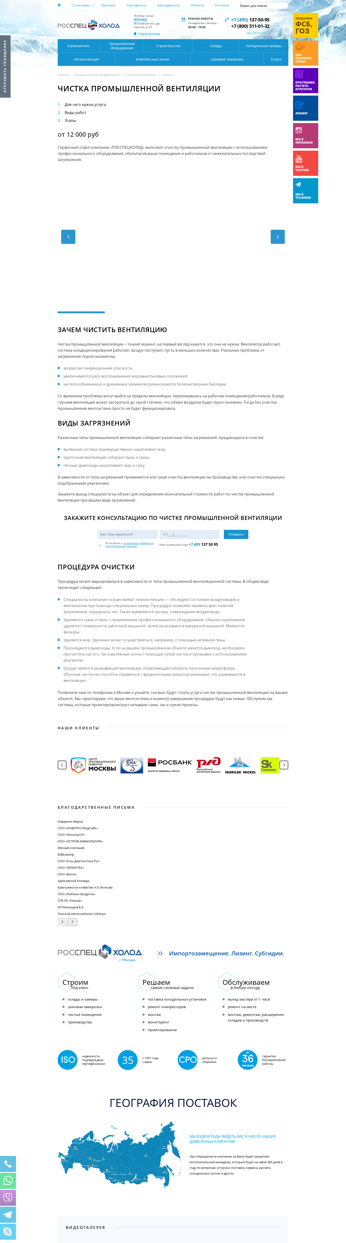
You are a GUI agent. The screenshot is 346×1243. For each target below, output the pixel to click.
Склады (216, 46)
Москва (140, 19)
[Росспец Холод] (89, 24)
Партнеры (108, 5)
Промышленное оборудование (122, 45)
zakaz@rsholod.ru (258, 33)
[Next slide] (274, 894)
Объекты (197, 5)
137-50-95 (250, 19)
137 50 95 (203, 544)
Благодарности (168, 5)
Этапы (70, 120)
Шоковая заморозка (227, 59)
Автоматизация (86, 59)
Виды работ (75, 112)
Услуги (276, 59)
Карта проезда (149, 34)
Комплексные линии (152, 59)
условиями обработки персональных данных (129, 544)
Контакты (222, 5)
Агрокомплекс (78, 46)
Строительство (168, 46)
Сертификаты (136, 5)
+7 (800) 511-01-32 (250, 26)
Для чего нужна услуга (85, 104)
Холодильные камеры (264, 46)
